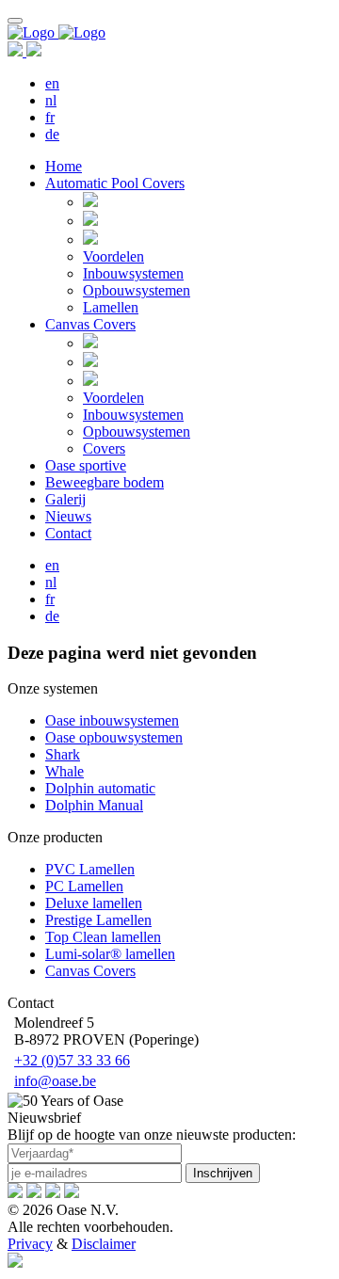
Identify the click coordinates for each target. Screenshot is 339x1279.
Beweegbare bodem (104, 482)
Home (63, 166)
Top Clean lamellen (103, 937)
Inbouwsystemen (133, 273)
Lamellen (110, 307)
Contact (68, 533)
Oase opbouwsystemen (114, 737)
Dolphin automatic (100, 788)
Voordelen (113, 256)
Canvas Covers (90, 324)
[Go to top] (15, 21)
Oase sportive (85, 465)
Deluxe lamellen (93, 903)
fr (50, 117)
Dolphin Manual (94, 805)
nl (50, 100)
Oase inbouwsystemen (112, 720)
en (52, 83)
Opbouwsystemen (136, 290)
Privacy (30, 1244)
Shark (62, 754)
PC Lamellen (84, 886)
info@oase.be (55, 1081)
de (52, 134)
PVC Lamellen (90, 869)
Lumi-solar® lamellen (110, 954)
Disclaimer (104, 1244)
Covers (104, 448)
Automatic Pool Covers (115, 183)
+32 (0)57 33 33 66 (72, 1060)
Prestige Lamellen (98, 920)
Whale (64, 771)
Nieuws (68, 516)
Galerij (65, 499)
